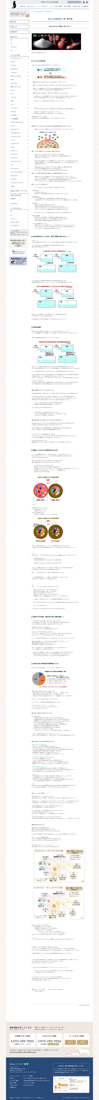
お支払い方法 (76, 6)
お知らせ (12, 1078)
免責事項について (40, 1097)
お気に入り (14, 26)
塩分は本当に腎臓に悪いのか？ (60, 26)
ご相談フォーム (82, 1042)
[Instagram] (25, 1064)
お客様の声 (85, 6)
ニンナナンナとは (14, 1076)
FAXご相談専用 (53, 1044)
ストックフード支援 (29, 1082)
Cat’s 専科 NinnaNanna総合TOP (35, 1078)
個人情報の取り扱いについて (29, 1097)
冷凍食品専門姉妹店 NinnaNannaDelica (37, 1080)
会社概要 (11, 1097)
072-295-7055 (23, 1041)
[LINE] (27, 1064)
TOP (32, 11)
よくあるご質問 (58, 6)
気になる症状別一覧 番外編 (38, 11)
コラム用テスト (14, 203)
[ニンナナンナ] (14, 8)
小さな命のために (29, 1085)
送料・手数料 (67, 6)
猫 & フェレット (31, 6)
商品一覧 (22, 6)
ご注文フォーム (70, 1042)
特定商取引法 (18, 1097)
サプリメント (44, 6)
